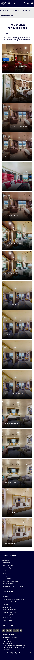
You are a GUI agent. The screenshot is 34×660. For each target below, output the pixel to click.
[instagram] (7, 630)
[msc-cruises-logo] (6, 2)
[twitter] (14, 630)
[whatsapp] (17, 630)
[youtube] (10, 630)
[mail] (21, 630)
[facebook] (3, 630)
